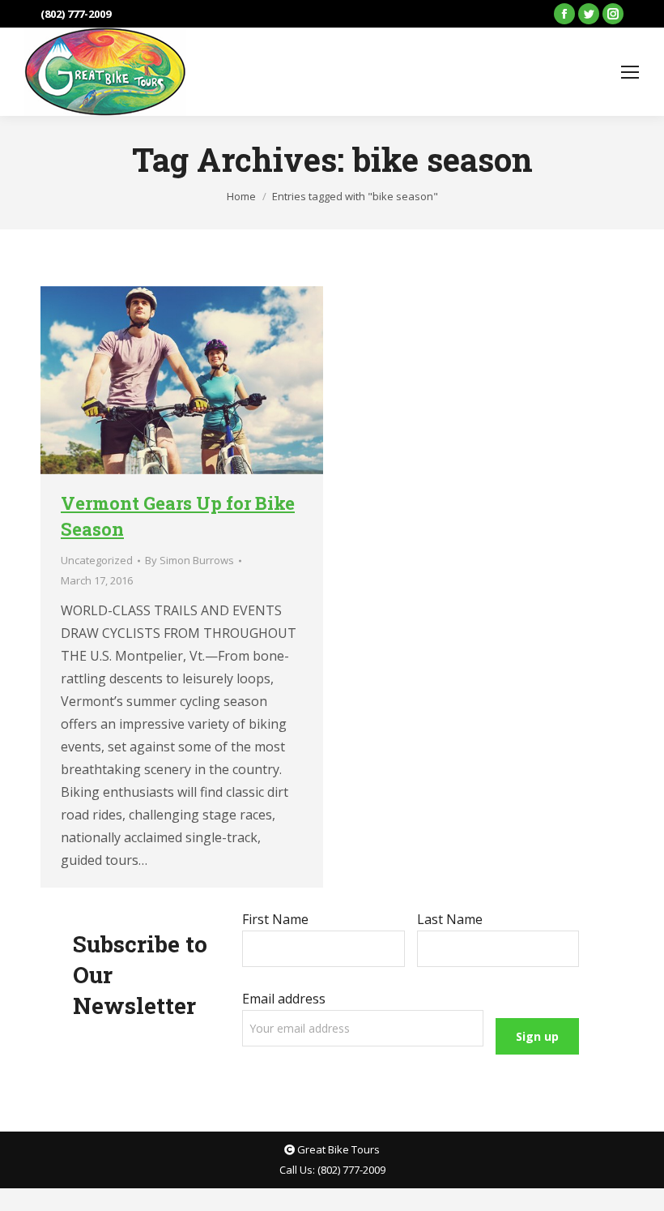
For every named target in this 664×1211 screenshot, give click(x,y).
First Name (275, 919)
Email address (284, 999)
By (189, 560)
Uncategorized (97, 560)
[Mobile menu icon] (630, 72)
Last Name (450, 919)
